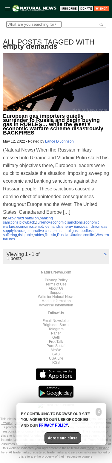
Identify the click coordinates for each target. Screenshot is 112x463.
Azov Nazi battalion (23, 218)
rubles (39, 235)
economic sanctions (66, 222)
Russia (50, 235)
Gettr (56, 337)
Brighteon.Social (56, 325)
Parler (56, 333)
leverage (21, 231)
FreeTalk (56, 342)
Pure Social (56, 346)
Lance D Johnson (59, 141)
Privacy (7, 423)
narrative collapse (44, 231)
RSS (56, 362)
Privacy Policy (56, 280)
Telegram (56, 329)
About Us (56, 288)
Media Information (56, 301)
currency (43, 222)
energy (67, 226)
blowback (27, 222)
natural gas (68, 231)
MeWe (56, 350)
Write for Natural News (56, 297)
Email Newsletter (56, 321)
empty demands (48, 226)
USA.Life (56, 358)
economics (25, 226)
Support (56, 293)
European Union (86, 226)
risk (21, 235)
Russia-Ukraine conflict (76, 235)
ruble (28, 235)
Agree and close (63, 438)
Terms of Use (56, 284)
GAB (56, 354)
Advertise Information (56, 305)
